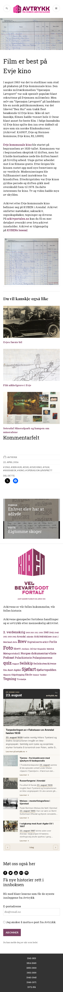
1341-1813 (31, 958)
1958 (10, 637)
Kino (21, 470)
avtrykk (12, 457)
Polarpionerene (42, 657)
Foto (8, 648)
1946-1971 (31, 982)
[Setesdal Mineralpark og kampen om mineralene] (31, 408)
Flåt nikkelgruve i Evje (17, 385)
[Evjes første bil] (31, 322)
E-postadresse (12, 906)
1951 (5, 636)
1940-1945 (31, 977)
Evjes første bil (12, 342)
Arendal (21, 636)
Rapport (15, 664)
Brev (22, 641)
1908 (28, 632)
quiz (7, 663)
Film (46, 467)
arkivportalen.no (18, 218)
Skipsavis (7, 675)
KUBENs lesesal (17, 230)
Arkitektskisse (43, 636)
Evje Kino (36, 467)
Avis (14, 642)
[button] (31, 262)
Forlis (53, 641)
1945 (56, 632)
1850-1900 (31, 967)
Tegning (9, 679)
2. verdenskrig (14, 632)
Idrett (17, 648)
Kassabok (10, 470)
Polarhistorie (23, 657)
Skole (28, 674)
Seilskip (26, 663)
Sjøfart (29, 669)
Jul (31, 648)
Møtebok (50, 649)
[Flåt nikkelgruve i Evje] (31, 365)
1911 (36, 632)
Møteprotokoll (11, 653)
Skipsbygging (17, 674)
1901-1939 (31, 972)
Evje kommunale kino (17, 144)
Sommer (36, 675)
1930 (41, 632)
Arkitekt (29, 636)
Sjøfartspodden (46, 669)
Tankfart (43, 675)
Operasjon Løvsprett (39, 470)
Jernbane (25, 649)
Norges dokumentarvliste (38, 653)
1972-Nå (31, 987)
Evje (26, 467)
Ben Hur (17, 467)
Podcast (8, 657)
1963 (7, 467)
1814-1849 (31, 963)
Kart (35, 649)
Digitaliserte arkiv (38, 642)
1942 (51, 632)
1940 (46, 632)
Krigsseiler (41, 649)
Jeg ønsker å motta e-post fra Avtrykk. (30, 922)
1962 (14, 636)
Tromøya (21, 679)
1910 (32, 632)
